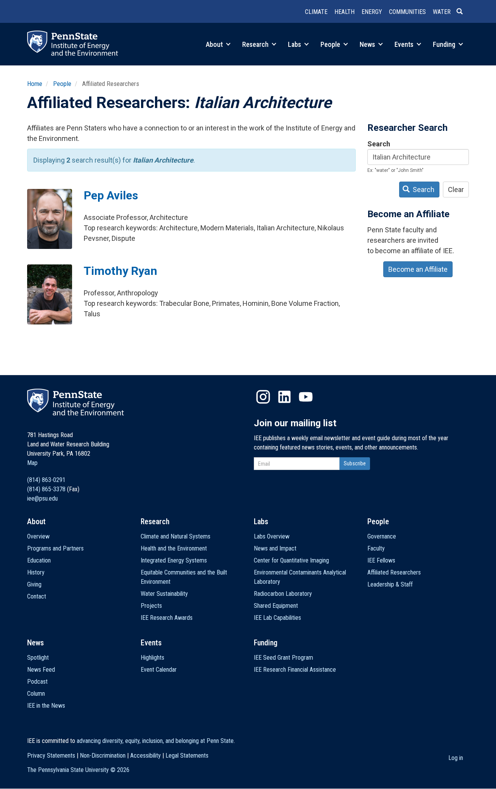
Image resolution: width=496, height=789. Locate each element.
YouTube (306, 397)
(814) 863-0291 (46, 480)
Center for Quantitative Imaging (291, 560)
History (36, 572)
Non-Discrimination (103, 755)
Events (404, 44)
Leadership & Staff (390, 584)
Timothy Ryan (120, 271)
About (215, 44)
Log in (455, 758)
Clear (456, 189)
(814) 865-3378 (46, 489)
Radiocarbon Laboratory (283, 593)
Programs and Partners (55, 548)
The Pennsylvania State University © (78, 770)
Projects (151, 605)
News (368, 44)
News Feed (41, 669)
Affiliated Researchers (394, 572)
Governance (381, 536)
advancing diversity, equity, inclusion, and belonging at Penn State (155, 740)
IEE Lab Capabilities (277, 617)
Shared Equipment (276, 605)
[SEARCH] (462, 12)
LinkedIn (284, 397)
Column (36, 693)
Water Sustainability (164, 593)
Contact (36, 596)
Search (378, 144)
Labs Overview (271, 536)
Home (34, 83)
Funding (445, 44)
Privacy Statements (51, 755)
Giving (34, 584)
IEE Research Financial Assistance (295, 669)
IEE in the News (46, 705)
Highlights (152, 657)
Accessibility (145, 755)
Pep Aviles (111, 195)
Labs (295, 44)
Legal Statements (186, 755)
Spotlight (38, 657)
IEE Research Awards (167, 617)
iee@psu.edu (42, 498)
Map (32, 463)
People (331, 44)
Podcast (37, 681)
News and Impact (275, 548)
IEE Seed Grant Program (283, 657)
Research (256, 44)
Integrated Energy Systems (174, 560)
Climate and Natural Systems (175, 536)
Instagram (263, 397)
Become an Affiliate (418, 269)
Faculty (376, 548)
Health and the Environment (174, 548)
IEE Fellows (381, 560)
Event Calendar (159, 669)
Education (39, 560)
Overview (38, 536)
